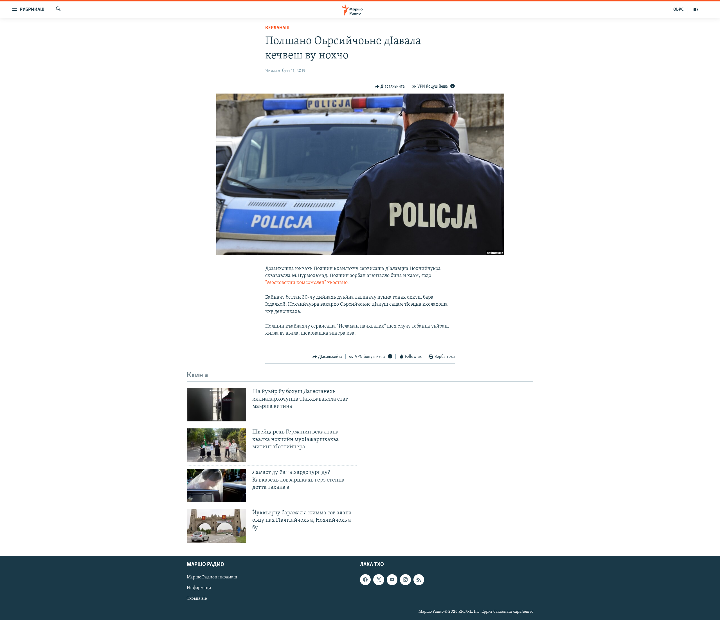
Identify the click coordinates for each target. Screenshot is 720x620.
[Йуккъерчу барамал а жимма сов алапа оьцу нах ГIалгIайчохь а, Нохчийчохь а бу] (216, 526)
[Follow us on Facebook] (365, 579)
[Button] (390, 86)
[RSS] (418, 579)
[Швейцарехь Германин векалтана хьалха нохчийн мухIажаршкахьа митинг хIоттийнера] (216, 445)
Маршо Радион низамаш (212, 577)
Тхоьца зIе (197, 599)
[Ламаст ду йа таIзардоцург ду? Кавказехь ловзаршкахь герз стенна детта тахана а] (216, 485)
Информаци (199, 588)
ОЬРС (678, 9)
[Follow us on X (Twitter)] (378, 579)
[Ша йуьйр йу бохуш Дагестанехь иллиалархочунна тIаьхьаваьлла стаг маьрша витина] (216, 404)
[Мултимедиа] (695, 9)
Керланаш (277, 28)
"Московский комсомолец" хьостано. (307, 282)
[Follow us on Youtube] (392, 579)
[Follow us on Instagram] (405, 579)
